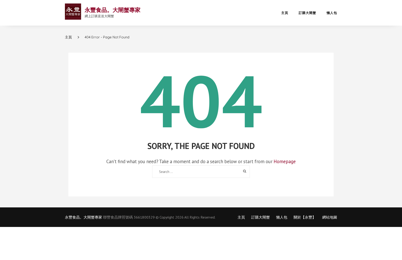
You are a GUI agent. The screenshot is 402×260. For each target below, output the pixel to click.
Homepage (285, 161)
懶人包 (332, 13)
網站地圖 (329, 217)
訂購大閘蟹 (307, 13)
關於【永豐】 (305, 217)
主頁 (284, 13)
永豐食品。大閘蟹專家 (113, 10)
